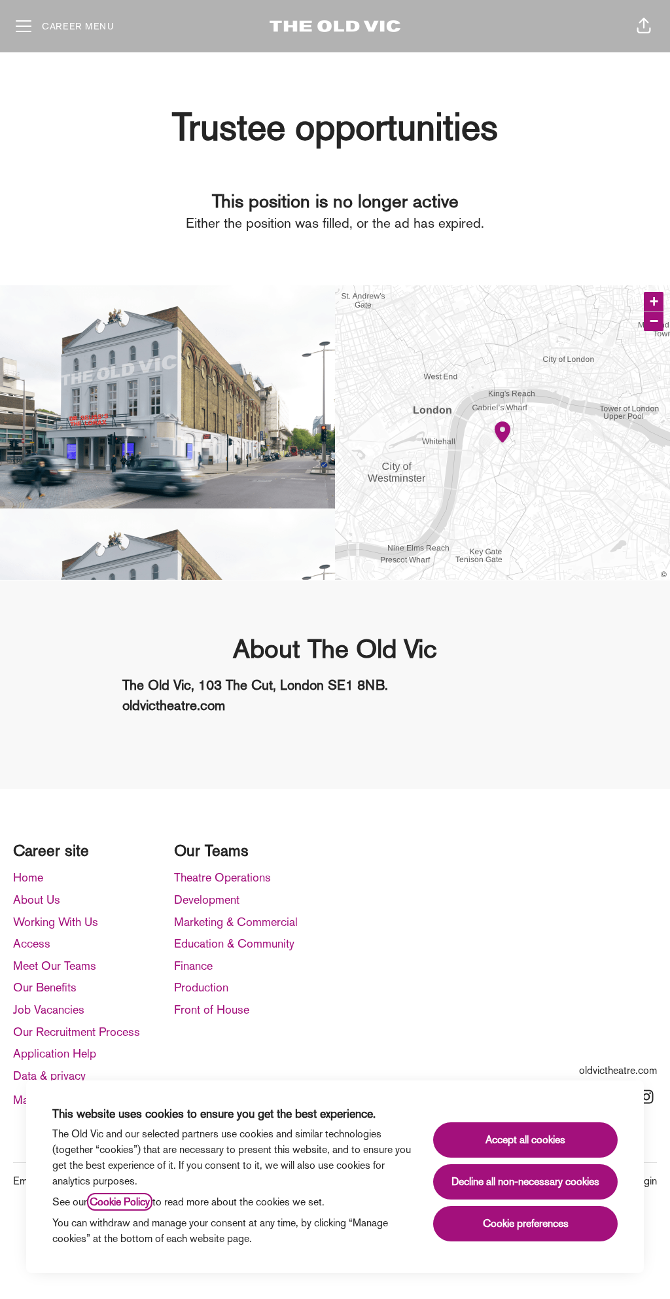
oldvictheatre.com (618, 1070)
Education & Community (234, 943)
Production (201, 987)
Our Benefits (45, 987)
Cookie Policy (120, 1202)
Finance (193, 965)
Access (31, 943)
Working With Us (55, 922)
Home (28, 877)
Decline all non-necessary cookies (525, 1181)
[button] (644, 26)
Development (206, 899)
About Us (36, 899)
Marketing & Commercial (236, 922)
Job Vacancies (48, 1009)
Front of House (211, 1009)
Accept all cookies (525, 1139)
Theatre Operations (222, 877)
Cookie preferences (526, 1223)
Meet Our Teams (54, 965)
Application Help (54, 1053)
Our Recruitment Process (76, 1032)
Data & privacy (49, 1075)
